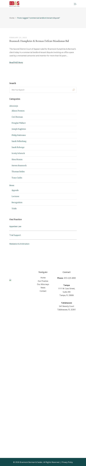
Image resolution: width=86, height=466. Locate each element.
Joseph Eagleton (19, 129)
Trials (14, 208)
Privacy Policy (67, 462)
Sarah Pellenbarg (19, 141)
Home (11, 18)
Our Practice (43, 281)
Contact (43, 291)
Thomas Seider (18, 171)
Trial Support (15, 235)
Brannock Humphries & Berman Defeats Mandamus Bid (39, 41)
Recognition (17, 202)
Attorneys (13, 106)
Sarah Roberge (18, 147)
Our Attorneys (43, 284)
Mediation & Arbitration (19, 244)
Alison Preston (18, 111)
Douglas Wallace (19, 123)
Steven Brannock (19, 165)
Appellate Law (15, 226)
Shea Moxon (17, 159)
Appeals (15, 190)
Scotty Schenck (18, 153)
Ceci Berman (17, 117)
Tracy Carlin (17, 178)
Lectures (15, 196)
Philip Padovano (19, 135)
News (11, 185)
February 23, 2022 (18, 38)
